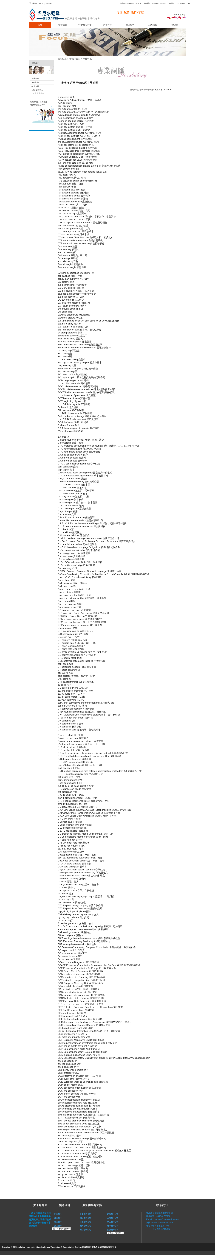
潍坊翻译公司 (84, 1230)
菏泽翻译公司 (112, 1226)
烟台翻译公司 (84, 1218)
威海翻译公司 (84, 1226)
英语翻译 (57, 1214)
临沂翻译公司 (112, 1230)
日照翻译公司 (84, 1222)
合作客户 (107, 25)
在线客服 (35, 78)
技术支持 (35, 86)
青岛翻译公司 (84, 1214)
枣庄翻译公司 (112, 1222)
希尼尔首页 (74, 58)
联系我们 (175, 25)
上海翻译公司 (112, 1218)
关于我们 (62, 25)
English (48, 3)
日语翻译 (57, 1218)
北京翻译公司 (112, 1214)
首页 (40, 25)
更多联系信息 (38, 93)
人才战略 (152, 25)
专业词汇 (87, 58)
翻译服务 (130, 25)
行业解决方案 (85, 25)
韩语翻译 (57, 1226)
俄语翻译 (57, 1222)
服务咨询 (35, 82)
